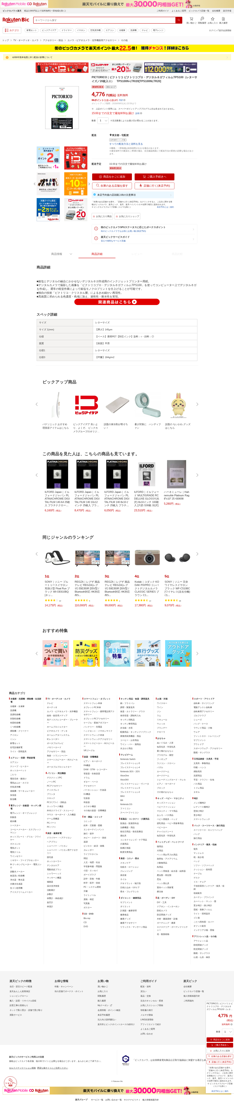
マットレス (199, 853)
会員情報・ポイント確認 (109, 1010)
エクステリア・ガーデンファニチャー (172, 928)
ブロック (161, 788)
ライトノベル (90, 895)
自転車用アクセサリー (204, 711)
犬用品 (160, 850)
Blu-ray (87, 918)
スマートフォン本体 (93, 703)
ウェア (197, 732)
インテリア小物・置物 (204, 930)
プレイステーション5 (130, 763)
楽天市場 (227, 11)
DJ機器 (87, 794)
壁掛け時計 (199, 811)
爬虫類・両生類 (164, 875)
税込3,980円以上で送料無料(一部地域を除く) (45, 11)
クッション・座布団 (203, 869)
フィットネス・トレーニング (207, 736)
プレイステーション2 (130, 792)
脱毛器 (50, 857)
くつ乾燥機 (15, 727)
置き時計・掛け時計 (203, 905)
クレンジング (126, 871)
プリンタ (51, 794)
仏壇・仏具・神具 (202, 957)
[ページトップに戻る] (229, 686)
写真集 (87, 903)
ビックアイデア (49, 30)
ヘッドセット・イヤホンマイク (98, 731)
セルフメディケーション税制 (22, 1068)
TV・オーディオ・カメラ (26, 40)
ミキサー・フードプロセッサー (24, 860)
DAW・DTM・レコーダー (95, 769)
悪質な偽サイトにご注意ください (52, 1068)
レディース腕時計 (202, 807)
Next (201, 67)
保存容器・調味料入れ (130, 715)
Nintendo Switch (128, 759)
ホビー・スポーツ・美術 (95, 838)
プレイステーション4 (130, 767)
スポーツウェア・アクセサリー (208, 748)
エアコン (110, 30)
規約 (172, 207)
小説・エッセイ (91, 870)
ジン (159, 711)
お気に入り (103, 991)
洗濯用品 (198, 775)
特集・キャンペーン (64, 986)
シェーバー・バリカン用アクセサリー (62, 851)
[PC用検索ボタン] (178, 20)
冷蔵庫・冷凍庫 (17, 706)
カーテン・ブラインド (204, 897)
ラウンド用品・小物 (203, 728)
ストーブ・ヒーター (19, 766)
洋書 (86, 891)
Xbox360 (124, 780)
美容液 (123, 875)
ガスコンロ (15, 844)
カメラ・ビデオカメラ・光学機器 (62, 711)
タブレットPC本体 (92, 707)
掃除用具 (198, 771)
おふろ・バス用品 (165, 815)
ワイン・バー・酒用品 (130, 744)
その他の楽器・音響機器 (95, 810)
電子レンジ (158, 30)
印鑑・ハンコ (200, 767)
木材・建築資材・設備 (167, 919)
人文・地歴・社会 (92, 862)
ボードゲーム (163, 775)
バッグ (197, 834)
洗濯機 (133, 30)
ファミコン (125, 808)
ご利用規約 (188, 1001)
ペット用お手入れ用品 (167, 854)
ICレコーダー (53, 739)
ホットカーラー (54, 861)
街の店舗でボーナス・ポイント (69, 991)
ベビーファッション (166, 807)
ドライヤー (66, 30)
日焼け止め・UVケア (130, 887)
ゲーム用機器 (53, 819)
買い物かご (103, 986)
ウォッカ (161, 724)
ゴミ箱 (197, 918)
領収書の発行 (146, 1010)
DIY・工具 (162, 902)
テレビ (145, 30)
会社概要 (216, 11)
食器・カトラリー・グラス (132, 711)
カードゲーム (163, 771)
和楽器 (87, 802)
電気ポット (15, 848)
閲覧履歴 (102, 996)
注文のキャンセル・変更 (151, 1001)
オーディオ (52, 707)
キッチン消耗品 (127, 719)
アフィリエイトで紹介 (150, 1024)
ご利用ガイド (163, 11)
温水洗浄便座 (53, 886)
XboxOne (124, 775)
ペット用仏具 (163, 883)
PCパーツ (51, 823)
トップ (5, 40)
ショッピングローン (19, 996)
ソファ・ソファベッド (204, 865)
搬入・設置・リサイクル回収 (23, 1001)
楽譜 (86, 842)
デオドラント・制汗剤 (130, 883)
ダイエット (125, 906)
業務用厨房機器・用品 (130, 736)
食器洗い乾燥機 (17, 876)
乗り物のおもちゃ (165, 751)
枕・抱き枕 (199, 857)
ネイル (123, 879)
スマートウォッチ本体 (94, 735)
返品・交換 (145, 996)
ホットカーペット (18, 770)
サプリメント (126, 902)
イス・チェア (200, 882)
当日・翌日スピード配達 (21, 986)
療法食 (160, 891)
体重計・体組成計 (55, 898)
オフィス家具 (200, 926)
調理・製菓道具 (127, 707)
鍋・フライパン (127, 703)
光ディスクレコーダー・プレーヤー (62, 721)
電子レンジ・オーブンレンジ (23, 813)
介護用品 (124, 844)
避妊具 (123, 835)
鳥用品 (160, 867)
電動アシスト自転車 (203, 707)
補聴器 (50, 882)
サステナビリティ (132, 1100)
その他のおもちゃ (165, 792)
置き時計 (198, 815)
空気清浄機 (95, 30)
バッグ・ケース (201, 724)
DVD (86, 926)
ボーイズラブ (90, 874)
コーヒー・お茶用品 (129, 740)
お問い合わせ (146, 1034)
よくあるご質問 (179, 11)
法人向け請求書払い (107, 1019)
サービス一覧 (97, 1100)
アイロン (14, 735)
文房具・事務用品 (202, 763)
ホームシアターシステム (58, 735)
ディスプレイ (53, 790)
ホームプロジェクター (57, 727)
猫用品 (160, 846)
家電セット (32, 30)
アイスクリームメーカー (21, 892)
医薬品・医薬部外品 (129, 823)
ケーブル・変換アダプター (96, 723)
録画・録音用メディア (57, 715)
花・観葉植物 (163, 934)
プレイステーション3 (130, 788)
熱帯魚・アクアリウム (167, 859)
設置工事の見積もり (19, 1005)
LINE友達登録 (146, 1019)
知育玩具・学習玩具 (166, 747)
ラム (159, 715)
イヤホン (81, 30)
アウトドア (199, 744)
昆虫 (159, 879)
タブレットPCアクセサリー (96, 718)
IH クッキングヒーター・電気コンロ (25, 866)
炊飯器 (13, 817)
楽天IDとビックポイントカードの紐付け (116, 1024)
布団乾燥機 (15, 723)
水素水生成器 (16, 884)
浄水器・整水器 (17, 880)
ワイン (160, 707)
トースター (15, 825)
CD (85, 922)
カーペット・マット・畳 (205, 901)
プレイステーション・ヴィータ (134, 784)
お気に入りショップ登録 (151, 1005)
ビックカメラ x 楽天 (12, 11)
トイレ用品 (199, 788)
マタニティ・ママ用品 (167, 811)
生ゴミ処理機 (16, 888)
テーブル (198, 873)
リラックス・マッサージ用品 (133, 927)
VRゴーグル (89, 750)
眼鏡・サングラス (202, 752)
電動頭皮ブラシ (54, 869)
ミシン (13, 739)
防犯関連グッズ (201, 945)
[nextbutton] (197, 404)
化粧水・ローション (129, 867)
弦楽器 (87, 798)
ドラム (87, 777)
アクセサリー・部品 (53, 40)
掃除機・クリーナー (19, 731)
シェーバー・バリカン (57, 846)
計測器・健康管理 (128, 910)
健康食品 (124, 915)
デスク (197, 878)
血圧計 (50, 902)
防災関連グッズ (164, 915)
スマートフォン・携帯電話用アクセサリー (99, 713)
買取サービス (16, 1015)
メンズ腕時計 (200, 803)
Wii (121, 800)
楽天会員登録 (225, 30)
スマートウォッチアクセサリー (98, 739)
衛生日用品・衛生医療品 (131, 831)
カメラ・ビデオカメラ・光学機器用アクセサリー (91, 40)
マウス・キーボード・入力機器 (61, 814)
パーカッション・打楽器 (95, 790)
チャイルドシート (165, 831)
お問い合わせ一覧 (113, 1100)
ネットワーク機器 (55, 806)
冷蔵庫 (122, 30)
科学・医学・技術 (92, 883)
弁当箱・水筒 (126, 728)
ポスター (88, 907)
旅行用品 (198, 838)
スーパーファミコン (129, 812)
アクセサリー (90, 786)
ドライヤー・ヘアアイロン (59, 838)
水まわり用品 (126, 748)
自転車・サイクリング (204, 703)
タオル (197, 792)
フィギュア (162, 759)
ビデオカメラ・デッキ (57, 731)
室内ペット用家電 (165, 887)
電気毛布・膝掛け (18, 779)
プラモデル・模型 (165, 755)
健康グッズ (125, 919)
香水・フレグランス (129, 891)
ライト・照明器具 (18, 751)
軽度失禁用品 (126, 852)
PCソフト (51, 827)
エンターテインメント (94, 829)
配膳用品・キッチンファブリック (135, 732)
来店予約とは (162, 207)
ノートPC (51, 782)
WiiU (122, 796)
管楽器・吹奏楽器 (92, 773)
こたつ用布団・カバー (204, 922)
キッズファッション (166, 803)
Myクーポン (103, 1005)
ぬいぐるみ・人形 (165, 743)
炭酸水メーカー (17, 871)
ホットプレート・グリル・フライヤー (25, 838)
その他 (124, 40)
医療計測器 (125, 848)
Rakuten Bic (16, 20)
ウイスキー (162, 703)
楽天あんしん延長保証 (20, 991)
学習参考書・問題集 (93, 866)
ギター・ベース (91, 782)
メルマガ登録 (146, 1015)
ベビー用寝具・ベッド (167, 819)
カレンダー (89, 850)
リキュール (162, 719)
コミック (88, 821)
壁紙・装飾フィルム (203, 909)
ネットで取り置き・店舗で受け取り (26, 1010)
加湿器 (13, 795)
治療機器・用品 (127, 827)
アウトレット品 (201, 941)
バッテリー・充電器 (93, 727)
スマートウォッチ (202, 819)
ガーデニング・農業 (166, 923)
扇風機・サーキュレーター (22, 791)
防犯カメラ (162, 910)
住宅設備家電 (16, 747)
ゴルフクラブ (200, 715)
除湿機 (13, 799)
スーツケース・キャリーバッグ (208, 830)
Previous (33, 67)
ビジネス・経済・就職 (94, 846)
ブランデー (162, 728)
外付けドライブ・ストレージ (60, 810)
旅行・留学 (89, 833)
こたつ (13, 774)
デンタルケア (53, 865)
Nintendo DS (126, 804)
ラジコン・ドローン (166, 763)
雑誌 (86, 858)
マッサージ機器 (54, 878)
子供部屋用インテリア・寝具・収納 (209, 887)
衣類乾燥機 (15, 718)
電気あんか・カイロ (19, 783)
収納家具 (198, 893)
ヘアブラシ (52, 842)
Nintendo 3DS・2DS (130, 771)
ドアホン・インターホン (168, 906)
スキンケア (125, 863)
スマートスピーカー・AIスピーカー (62, 761)
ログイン (213, 30)
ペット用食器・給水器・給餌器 (171, 871)
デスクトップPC (54, 777)
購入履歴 (102, 1001)
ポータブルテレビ (55, 743)
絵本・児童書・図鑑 (93, 825)
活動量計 (51, 890)
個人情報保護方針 (191, 996)
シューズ (198, 719)
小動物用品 (162, 863)
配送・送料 (145, 986)
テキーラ (161, 732)
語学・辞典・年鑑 (92, 879)
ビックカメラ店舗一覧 (199, 11)
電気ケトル (15, 852)
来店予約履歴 (104, 1015)
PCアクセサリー (54, 786)
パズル (160, 767)
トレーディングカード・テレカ (171, 780)
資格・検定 (89, 899)
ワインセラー (16, 856)
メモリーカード (54, 747)
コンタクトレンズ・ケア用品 (133, 840)
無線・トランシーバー (57, 755)
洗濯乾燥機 (15, 714)
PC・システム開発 (92, 887)
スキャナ (51, 798)
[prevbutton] (37, 404)
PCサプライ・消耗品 (56, 802)
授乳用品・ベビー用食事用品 (170, 823)
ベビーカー (162, 827)
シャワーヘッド (54, 873)
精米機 (13, 821)
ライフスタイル (91, 854)
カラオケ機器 (90, 806)
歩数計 (50, 894)
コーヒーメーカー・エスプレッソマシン (25, 831)
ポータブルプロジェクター (59, 767)
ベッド (197, 861)
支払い (143, 991)
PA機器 (87, 765)
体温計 (50, 906)
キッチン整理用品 (128, 724)
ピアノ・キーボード (93, 761)
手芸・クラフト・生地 (204, 780)
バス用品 (198, 784)
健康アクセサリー (128, 923)
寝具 (196, 849)
